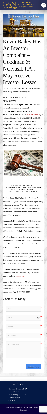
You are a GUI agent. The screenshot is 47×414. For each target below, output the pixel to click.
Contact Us (12, 401)
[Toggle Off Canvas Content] (43, 5)
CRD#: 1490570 (33, 114)
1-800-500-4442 (14, 398)
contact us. (20, 276)
